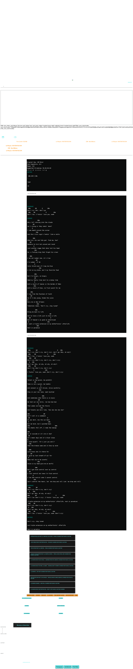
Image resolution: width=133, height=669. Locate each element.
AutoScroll (68, 667)
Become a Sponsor (7, 635)
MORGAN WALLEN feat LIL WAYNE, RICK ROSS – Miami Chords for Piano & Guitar (51, 536)
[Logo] (84, 82)
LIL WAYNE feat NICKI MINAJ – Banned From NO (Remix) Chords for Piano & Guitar (52, 559)
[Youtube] (7, 664)
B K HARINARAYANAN (26, 598)
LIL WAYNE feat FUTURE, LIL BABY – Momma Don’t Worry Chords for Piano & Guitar (52, 565)
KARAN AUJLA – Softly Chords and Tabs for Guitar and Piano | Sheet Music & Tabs (43, 608)
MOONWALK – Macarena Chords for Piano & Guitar (40, 615)
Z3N (76, 595)
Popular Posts (6, 644)
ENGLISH (44, 595)
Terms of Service (6, 639)
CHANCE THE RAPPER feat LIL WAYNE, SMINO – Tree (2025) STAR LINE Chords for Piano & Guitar (51, 554)
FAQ (4, 638)
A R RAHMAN (26, 613)
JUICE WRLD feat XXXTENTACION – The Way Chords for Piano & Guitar (49, 542)
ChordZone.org (26, 662)
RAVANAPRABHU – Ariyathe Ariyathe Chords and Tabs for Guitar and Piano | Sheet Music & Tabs (76, 616)
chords (38, 595)
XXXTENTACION (69, 595)
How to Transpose (6, 645)
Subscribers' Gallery (7, 648)
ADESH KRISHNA (60, 605)
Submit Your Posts (7, 650)
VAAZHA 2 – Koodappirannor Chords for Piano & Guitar (41, 600)
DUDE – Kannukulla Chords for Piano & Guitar (73, 608)
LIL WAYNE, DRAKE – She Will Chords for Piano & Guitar (45, 583)
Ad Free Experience (7, 657)
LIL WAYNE (50, 595)
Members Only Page (7, 636)
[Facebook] (2, 664)
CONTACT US (5, 656)
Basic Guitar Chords (7, 647)
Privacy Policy (6, 641)
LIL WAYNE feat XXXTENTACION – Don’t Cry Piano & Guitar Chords (48, 589)
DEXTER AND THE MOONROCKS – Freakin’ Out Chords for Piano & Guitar (76, 601)
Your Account (6, 651)
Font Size (75, 667)
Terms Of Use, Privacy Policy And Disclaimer (11, 654)
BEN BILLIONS (30, 595)
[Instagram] (4, 664)
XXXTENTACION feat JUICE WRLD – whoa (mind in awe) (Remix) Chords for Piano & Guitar (52, 578)
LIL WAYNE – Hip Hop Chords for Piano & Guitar (43, 571)
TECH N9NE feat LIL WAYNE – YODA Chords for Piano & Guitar (46, 548)
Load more (30, 619)
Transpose (59, 667)
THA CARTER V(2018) (59, 595)
